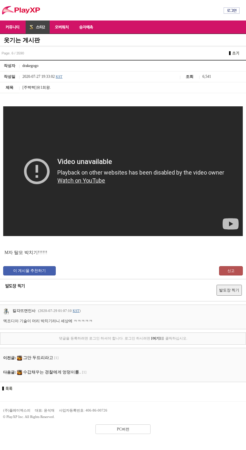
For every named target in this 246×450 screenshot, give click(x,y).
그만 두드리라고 (38, 357)
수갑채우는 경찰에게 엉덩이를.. (52, 372)
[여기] (156, 338)
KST (59, 76)
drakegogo (30, 65)
